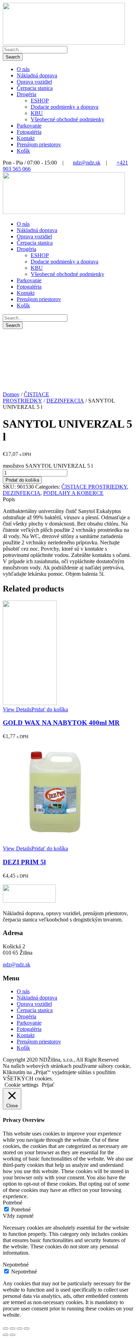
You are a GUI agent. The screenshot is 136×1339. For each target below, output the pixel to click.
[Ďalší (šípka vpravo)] (12, 1335)
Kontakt (26, 138)
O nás (23, 69)
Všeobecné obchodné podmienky (67, 119)
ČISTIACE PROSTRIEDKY (26, 397)
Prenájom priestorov (39, 144)
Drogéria (26, 94)
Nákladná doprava (37, 75)
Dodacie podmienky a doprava (64, 107)
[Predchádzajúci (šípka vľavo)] (5, 1335)
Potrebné (21, 1209)
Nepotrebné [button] (16, 1265)
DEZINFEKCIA (65, 401)
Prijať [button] (48, 1085)
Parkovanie (29, 126)
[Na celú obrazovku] (19, 1328)
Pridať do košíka (22, 480)
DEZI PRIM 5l (24, 862)
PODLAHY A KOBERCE (73, 493)
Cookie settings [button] (21, 1085)
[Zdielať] (12, 1328)
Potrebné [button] (12, 1203)
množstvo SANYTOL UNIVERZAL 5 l (48, 466)
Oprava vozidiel (34, 82)
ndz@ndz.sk (86, 163)
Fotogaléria (29, 132)
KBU (37, 113)
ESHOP (40, 101)
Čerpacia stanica (35, 88)
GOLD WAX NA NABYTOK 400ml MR (61, 722)
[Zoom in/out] (26, 1328)
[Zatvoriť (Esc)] (5, 1328)
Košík (23, 151)
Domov (11, 394)
